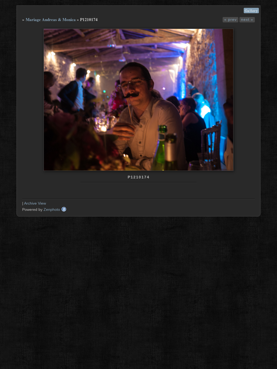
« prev (230, 19)
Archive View (35, 203)
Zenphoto (52, 209)
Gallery (251, 10)
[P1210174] (138, 169)
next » (247, 19)
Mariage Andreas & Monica (51, 19)
